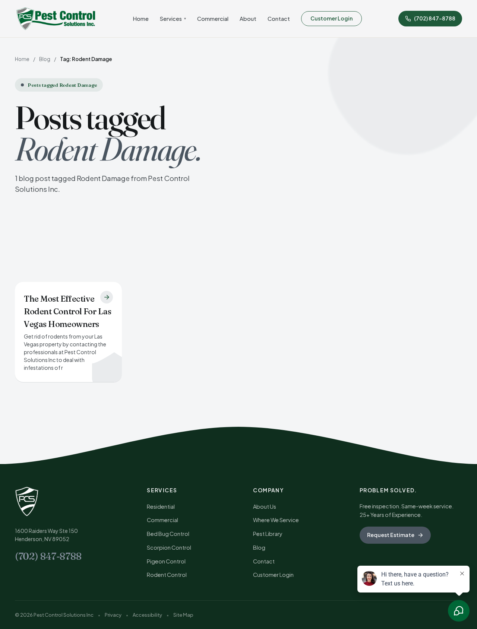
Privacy (113, 615)
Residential (161, 506)
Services (173, 18)
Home (141, 18)
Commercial (212, 18)
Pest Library (267, 533)
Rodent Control (167, 574)
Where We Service (276, 520)
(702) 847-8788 (48, 556)
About (248, 18)
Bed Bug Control (168, 533)
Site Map (183, 615)
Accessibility (147, 615)
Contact (279, 18)
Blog (44, 59)
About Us (264, 506)
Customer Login (331, 18)
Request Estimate (390, 534)
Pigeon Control (166, 561)
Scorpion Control (169, 547)
